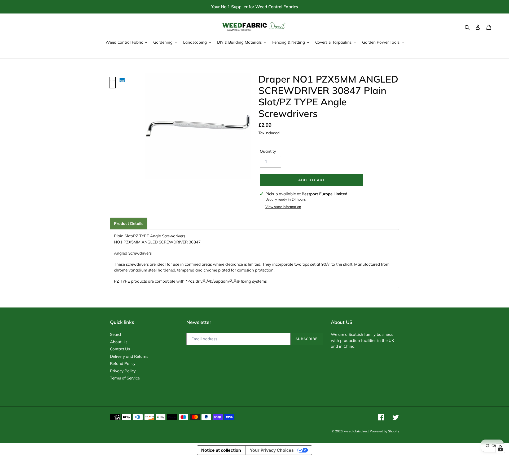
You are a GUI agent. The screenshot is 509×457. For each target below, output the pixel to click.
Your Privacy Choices (272, 450)
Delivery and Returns (129, 356)
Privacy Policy (123, 370)
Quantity (268, 151)
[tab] (128, 223)
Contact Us (120, 348)
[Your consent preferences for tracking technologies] (500, 448)
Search (116, 334)
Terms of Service (125, 378)
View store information (283, 207)
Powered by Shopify (384, 431)
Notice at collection (221, 450)
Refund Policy (122, 363)
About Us (118, 341)
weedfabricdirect (356, 431)
